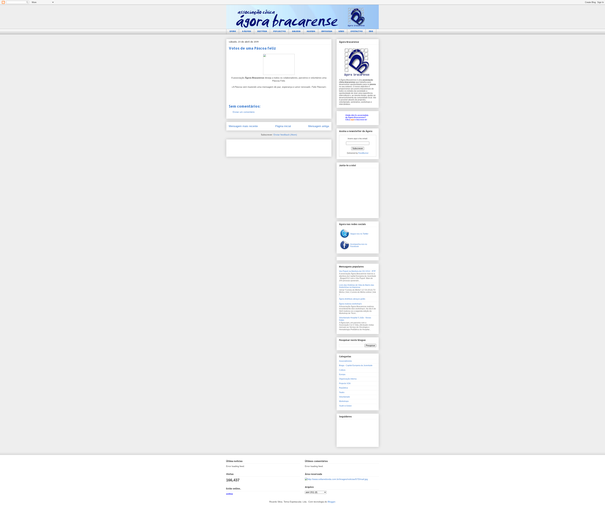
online (229, 494)
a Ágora (246, 32)
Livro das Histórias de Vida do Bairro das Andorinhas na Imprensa (356, 286)
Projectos (279, 32)
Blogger (331, 501)
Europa (342, 374)
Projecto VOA (345, 383)
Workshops (344, 401)
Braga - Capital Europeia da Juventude (355, 365)
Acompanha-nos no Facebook (358, 245)
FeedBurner (363, 153)
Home (233, 32)
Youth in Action (345, 406)
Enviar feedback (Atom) (285, 134)
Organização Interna (348, 379)
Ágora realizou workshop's (350, 304)
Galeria (296, 32)
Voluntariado (344, 397)
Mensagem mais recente (243, 126)
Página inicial (283, 126)
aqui (352, 120)
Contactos (356, 32)
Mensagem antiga (318, 126)
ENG (371, 32)
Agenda (311, 32)
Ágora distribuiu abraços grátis (352, 299)
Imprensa (326, 32)
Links (341, 32)
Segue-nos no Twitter (359, 234)
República (343, 388)
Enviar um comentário (244, 112)
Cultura (342, 370)
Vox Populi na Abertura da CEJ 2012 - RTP (357, 271)
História (262, 32)
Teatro (341, 392)
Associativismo (345, 361)
